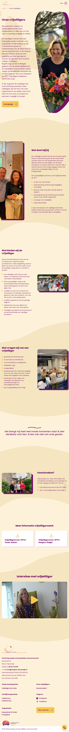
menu (61, 3)
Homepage (8, 104)
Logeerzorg (6, 698)
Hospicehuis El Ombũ (9, 712)
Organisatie (6, 708)
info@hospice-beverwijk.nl (17, 670)
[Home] (8, 3)
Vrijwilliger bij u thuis (9, 688)
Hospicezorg (6, 701)
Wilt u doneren (43, 710)
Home (4, 8)
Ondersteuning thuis (10, 684)
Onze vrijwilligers (43, 684)
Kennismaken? (41, 688)
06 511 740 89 (13, 667)
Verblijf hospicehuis (9, 694)
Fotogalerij (6, 715)
